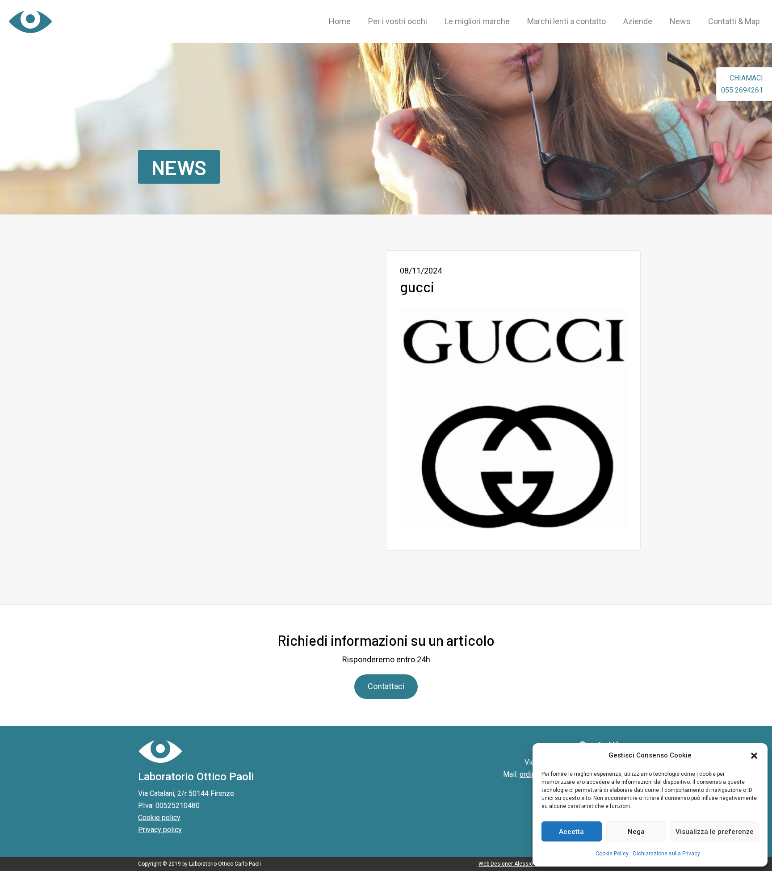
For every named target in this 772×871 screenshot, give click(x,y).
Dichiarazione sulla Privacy (666, 853)
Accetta (571, 832)
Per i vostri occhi (397, 21)
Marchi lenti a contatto (566, 21)
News (680, 21)
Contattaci (386, 686)
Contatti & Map (734, 21)
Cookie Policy (612, 853)
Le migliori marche (477, 21)
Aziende (637, 21)
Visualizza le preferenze (715, 832)
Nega (636, 832)
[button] (754, 755)
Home (340, 21)
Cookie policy (159, 817)
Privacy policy (160, 829)
